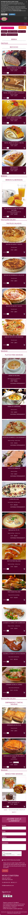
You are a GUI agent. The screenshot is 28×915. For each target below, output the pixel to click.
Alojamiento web (10, 912)
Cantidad (4, 72)
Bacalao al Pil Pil (14, 530)
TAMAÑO (11, 762)
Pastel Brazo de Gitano (14, 118)
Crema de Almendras (14, 406)
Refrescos (4, 31)
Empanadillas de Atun (14, 725)
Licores (3, 34)
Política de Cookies (17, 913)
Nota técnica (10, 913)
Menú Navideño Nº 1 (14, 802)
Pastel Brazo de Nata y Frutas (14, 143)
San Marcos (14, 168)
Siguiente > (13, 812)
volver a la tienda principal (7, 27)
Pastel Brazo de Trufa (14, 68)
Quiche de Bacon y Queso (14, 306)
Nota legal (16, 912)
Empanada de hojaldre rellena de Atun (14, 756)
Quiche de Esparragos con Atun (14, 275)
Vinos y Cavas (22, 31)
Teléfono (4, 837)
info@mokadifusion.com (8, 885)
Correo (3, 831)
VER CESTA (22, 27)
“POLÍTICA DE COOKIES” (17, 10)
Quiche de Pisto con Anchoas (14, 337)
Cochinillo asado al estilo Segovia (14, 653)
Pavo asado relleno (14, 592)
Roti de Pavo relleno (14, 561)
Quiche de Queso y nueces (14, 244)
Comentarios (5, 843)
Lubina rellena (14, 499)
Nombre (4, 825)
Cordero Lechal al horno (14, 684)
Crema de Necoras (14, 375)
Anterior (5, 809)
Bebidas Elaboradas (12, 34)
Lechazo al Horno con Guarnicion (14, 623)
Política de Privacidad (23, 912)
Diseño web (3, 912)
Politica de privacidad (15, 860)
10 (24, 809)
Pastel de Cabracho (14, 468)
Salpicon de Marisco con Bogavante (14, 437)
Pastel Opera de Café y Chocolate (14, 93)
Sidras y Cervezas (12, 31)
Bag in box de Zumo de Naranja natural (14, 209)
